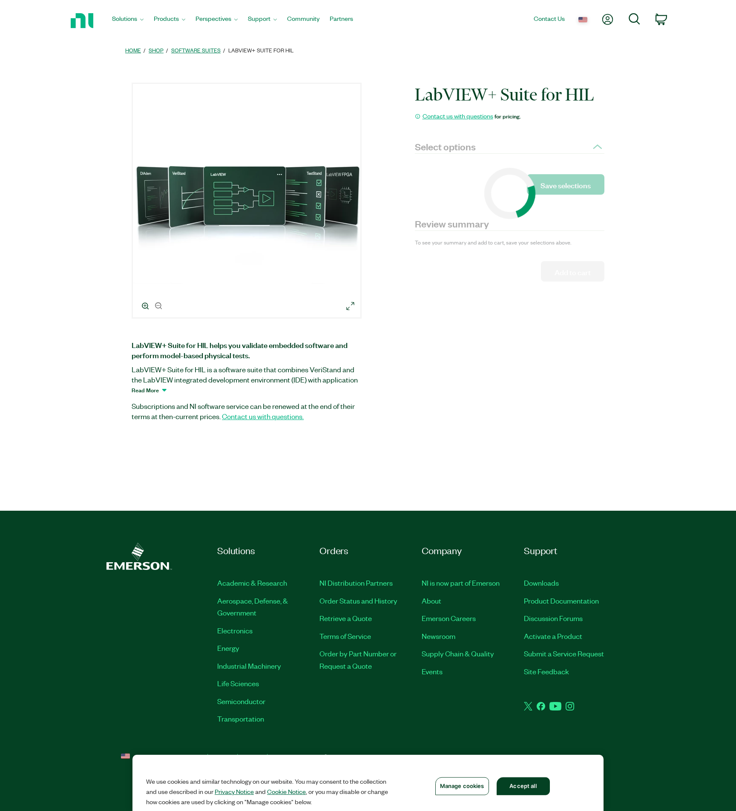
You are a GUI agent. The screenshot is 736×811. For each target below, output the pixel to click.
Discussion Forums (553, 618)
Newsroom (438, 636)
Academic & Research (252, 582)
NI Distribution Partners (356, 582)
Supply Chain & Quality (458, 653)
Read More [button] (145, 389)
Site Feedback (546, 671)
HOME (133, 50)
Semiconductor (241, 701)
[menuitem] (128, 21)
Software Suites (196, 50)
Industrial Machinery (249, 665)
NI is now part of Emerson (461, 582)
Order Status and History (358, 600)
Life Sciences (238, 683)
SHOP (156, 50)
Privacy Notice (234, 791)
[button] (248, 202)
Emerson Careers (449, 618)
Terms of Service (345, 636)
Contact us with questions (458, 116)
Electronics (235, 630)
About (431, 600)
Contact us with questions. (263, 416)
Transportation (240, 718)
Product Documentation (561, 600)
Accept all (522, 785)
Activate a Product (553, 636)
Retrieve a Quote (345, 618)
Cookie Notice (286, 791)
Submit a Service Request (564, 653)
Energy (228, 648)
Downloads (541, 582)
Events (432, 671)
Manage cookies (462, 785)
